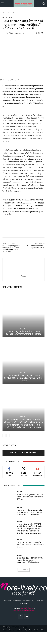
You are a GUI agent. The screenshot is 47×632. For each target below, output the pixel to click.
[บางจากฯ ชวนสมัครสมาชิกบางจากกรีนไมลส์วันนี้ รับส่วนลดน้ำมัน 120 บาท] (23, 314)
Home (5, 13)
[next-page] (8, 435)
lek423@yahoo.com (27, 608)
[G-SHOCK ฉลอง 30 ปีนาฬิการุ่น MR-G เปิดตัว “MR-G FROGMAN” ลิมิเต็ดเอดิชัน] (9, 559)
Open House (12, 13)
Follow (23, 468)
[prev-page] (4, 435)
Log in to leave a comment (23, 453)
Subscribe (37, 468)
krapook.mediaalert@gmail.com (23, 610)
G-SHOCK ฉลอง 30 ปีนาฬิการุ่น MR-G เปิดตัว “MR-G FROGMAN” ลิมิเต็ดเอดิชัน (29, 560)
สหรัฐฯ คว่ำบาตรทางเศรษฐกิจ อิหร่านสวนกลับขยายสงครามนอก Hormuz (30, 544)
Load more (22, 570)
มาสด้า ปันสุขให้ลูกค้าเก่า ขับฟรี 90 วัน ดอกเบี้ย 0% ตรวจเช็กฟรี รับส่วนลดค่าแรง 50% (11, 249)
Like (9, 468)
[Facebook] (20, 616)
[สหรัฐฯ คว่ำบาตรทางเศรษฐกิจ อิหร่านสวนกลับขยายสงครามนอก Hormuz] (9, 543)
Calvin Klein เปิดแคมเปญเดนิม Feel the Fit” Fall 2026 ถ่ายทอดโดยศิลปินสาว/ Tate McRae (23, 378)
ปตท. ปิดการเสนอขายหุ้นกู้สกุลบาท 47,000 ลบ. (35, 247)
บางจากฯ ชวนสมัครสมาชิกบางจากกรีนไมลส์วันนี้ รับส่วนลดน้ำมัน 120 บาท (23, 332)
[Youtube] (26, 616)
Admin (11, 33)
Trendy (23, 328)
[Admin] (5, 33)
